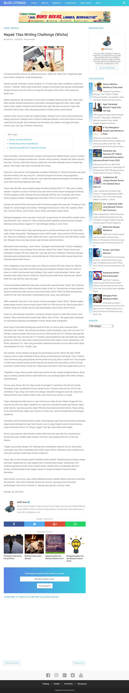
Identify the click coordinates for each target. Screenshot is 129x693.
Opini (98, 3)
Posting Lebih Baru (11, 663)
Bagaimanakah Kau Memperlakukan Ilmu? (54, 557)
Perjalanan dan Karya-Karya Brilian (13, 557)
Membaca (57, 3)
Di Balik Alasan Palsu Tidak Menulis (23, 144)
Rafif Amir (108, 49)
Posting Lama (79, 663)
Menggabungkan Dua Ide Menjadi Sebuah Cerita (75, 558)
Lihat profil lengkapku (107, 68)
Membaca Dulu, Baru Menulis (33, 557)
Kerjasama (82, 684)
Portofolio (68, 684)
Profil (34, 3)
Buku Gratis (86, 3)
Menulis (44, 3)
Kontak (56, 684)
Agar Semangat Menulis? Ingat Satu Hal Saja (27, 148)
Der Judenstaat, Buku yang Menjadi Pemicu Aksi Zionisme (113, 207)
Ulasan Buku (70, 3)
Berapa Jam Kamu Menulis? (20, 140)
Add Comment (29, 39)
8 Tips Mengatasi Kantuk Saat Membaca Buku (113, 130)
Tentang (45, 684)
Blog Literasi (15, 3)
